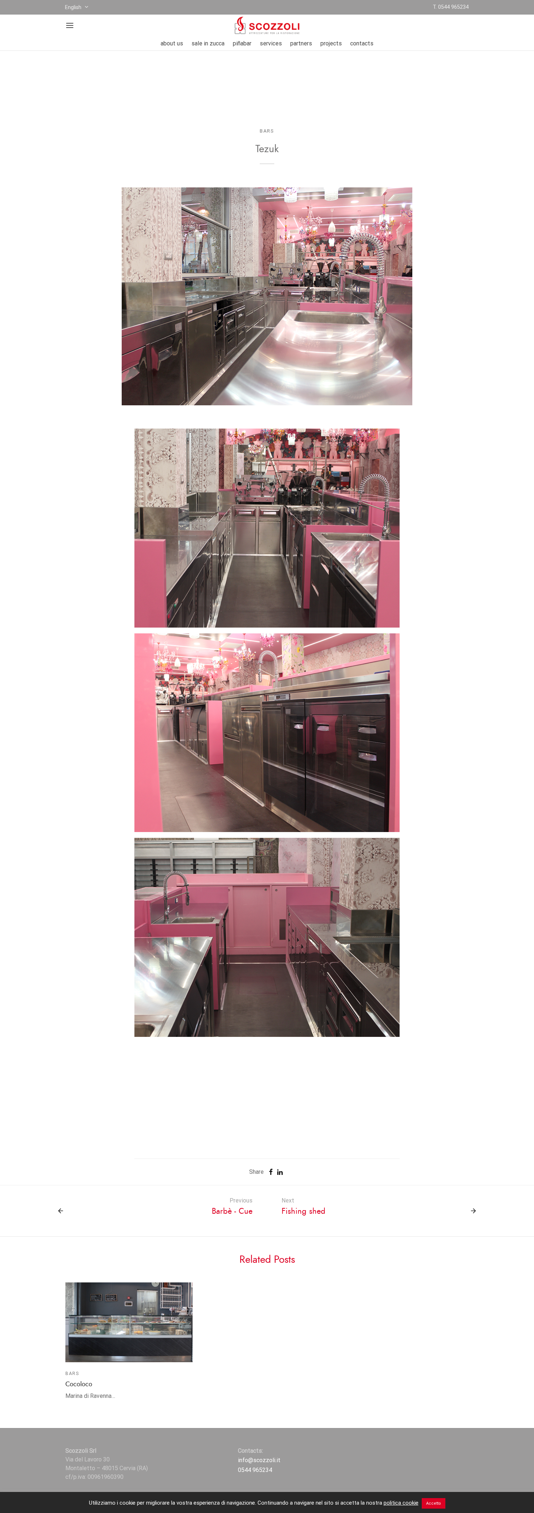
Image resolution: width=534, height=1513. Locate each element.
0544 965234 (255, 1470)
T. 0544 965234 (451, 7)
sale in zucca (207, 43)
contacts (361, 43)
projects (331, 43)
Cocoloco (78, 1384)
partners (301, 43)
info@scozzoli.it (259, 1460)
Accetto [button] (433, 1503)
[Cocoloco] (129, 1322)
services (271, 43)
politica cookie (401, 1503)
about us (172, 43)
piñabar (242, 43)
